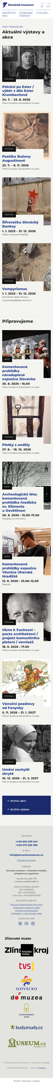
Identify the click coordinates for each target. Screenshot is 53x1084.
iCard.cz (42, 1068)
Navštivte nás (16, 26)
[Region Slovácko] (26, 983)
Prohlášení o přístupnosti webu (26, 913)
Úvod (4, 26)
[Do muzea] (26, 996)
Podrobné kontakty (26, 860)
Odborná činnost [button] (26, 14)
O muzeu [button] (42, 12)
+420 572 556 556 (26, 845)
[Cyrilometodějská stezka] (26, 1010)
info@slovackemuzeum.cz (26, 854)
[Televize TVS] (26, 966)
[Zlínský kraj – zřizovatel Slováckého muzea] (26, 947)
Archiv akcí (18, 801)
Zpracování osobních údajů (26, 907)
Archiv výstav (19, 809)
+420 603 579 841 (26, 841)
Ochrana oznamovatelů (26, 910)
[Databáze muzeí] (26, 1043)
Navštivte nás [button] (9, 14)
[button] (42, 6)
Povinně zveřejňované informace (26, 904)
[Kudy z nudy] (26, 1027)
